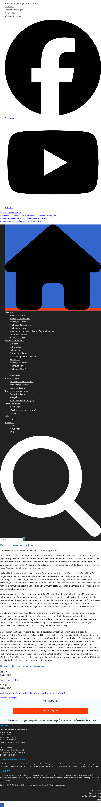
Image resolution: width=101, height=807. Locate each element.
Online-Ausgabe (50, 710)
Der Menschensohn (19, 334)
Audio (12, 419)
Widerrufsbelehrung (91, 796)
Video (7, 416)
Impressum (95, 790)
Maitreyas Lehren (18, 321)
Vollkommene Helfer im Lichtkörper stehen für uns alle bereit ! (32, 692)
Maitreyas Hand (17, 365)
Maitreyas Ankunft (18, 315)
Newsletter (10, 13)
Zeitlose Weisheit (13, 378)
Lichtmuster (15, 347)
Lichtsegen (15, 350)
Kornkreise (15, 375)
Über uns (9, 6)
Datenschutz (95, 793)
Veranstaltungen (12, 403)
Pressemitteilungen (14, 9)
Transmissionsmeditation (17, 391)
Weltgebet (14, 397)
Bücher (13, 425)
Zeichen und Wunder (14, 340)
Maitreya (9, 312)
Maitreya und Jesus (18, 328)
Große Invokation (18, 394)
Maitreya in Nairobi (19, 362)
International (16, 406)
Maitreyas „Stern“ (18, 369)
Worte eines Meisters (20, 384)
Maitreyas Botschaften (20, 325)
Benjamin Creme (17, 388)
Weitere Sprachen (13, 16)
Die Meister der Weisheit (21, 381)
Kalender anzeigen (8, 697)
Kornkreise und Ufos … (12, 680)
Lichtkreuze (15, 343)
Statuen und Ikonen (19, 353)
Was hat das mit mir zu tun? (23, 410)
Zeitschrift (9, 422)
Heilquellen (15, 359)
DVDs (12, 432)
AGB (99, 799)
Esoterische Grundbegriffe (22, 400)
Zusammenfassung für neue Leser (21, 3)
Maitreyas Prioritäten (20, 318)
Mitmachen (15, 413)
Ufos (12, 372)
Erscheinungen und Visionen (23, 356)
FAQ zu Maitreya (17, 337)
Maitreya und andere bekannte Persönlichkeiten (32, 331)
